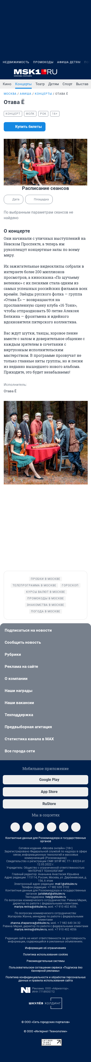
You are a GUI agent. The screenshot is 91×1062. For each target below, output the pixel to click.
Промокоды (43, 62)
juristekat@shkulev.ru (51, 893)
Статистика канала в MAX (29, 739)
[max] (51, 827)
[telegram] (15, 827)
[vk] (27, 827)
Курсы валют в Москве (45, 592)
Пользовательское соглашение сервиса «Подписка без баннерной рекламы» (45, 969)
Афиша (26, 93)
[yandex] (75, 827)
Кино (7, 84)
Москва (10, 93)
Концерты (23, 84)
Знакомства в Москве (45, 605)
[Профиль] (85, 72)
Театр (40, 84)
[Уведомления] (74, 72)
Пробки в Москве (45, 579)
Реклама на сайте (21, 666)
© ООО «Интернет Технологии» (45, 1031)
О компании (16, 678)
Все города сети (20, 751)
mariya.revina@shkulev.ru (30, 906)
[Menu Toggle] (5, 72)
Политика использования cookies (45, 954)
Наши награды (18, 690)
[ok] (39, 827)
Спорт (67, 84)
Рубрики (13, 654)
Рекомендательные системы (46, 961)
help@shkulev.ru (56, 897)
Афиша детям (68, 62)
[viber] (63, 827)
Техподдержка (19, 714)
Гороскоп (70, 585)
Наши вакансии (19, 702)
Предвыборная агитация (28, 726)
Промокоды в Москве (45, 598)
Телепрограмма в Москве (34, 585)
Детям (53, 84)
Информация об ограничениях (45, 948)
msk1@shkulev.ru (66, 884)
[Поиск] (63, 72)
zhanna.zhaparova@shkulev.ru (29, 923)
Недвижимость (16, 62)
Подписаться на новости (28, 630)
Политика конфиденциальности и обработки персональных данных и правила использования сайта (46, 979)
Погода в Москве (45, 611)
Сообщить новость (23, 642)
